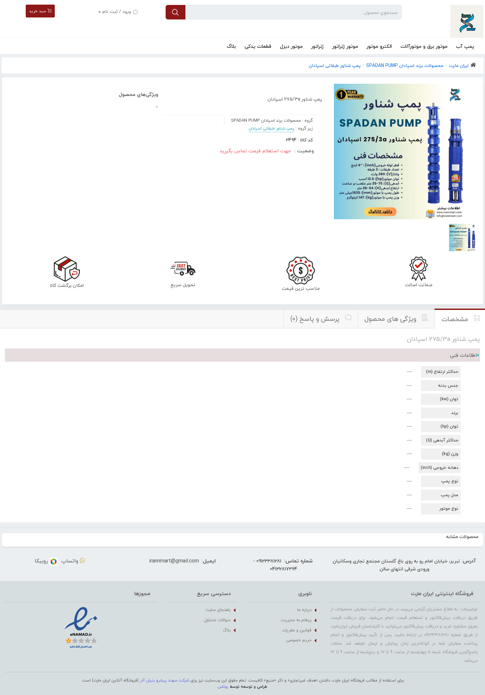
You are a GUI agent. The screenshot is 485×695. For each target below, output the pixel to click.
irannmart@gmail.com (174, 560)
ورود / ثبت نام (116, 11)
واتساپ (70, 560)
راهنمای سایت (218, 609)
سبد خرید (38, 11)
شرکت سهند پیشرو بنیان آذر (164, 680)
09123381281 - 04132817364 (275, 565)
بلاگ (231, 46)
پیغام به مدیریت (296, 619)
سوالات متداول (217, 619)
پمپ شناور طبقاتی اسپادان (271, 128)
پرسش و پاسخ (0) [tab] (315, 318)
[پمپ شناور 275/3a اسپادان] (462, 237)
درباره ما (304, 609)
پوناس (223, 686)
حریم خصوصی (298, 640)
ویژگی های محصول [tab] (391, 318)
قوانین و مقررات (296, 630)
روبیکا (42, 560)
